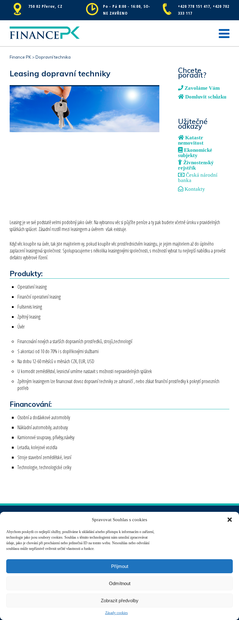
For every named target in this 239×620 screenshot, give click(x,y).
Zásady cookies (116, 613)
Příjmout (119, 566)
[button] (230, 520)
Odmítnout (119, 583)
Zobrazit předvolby (119, 600)
